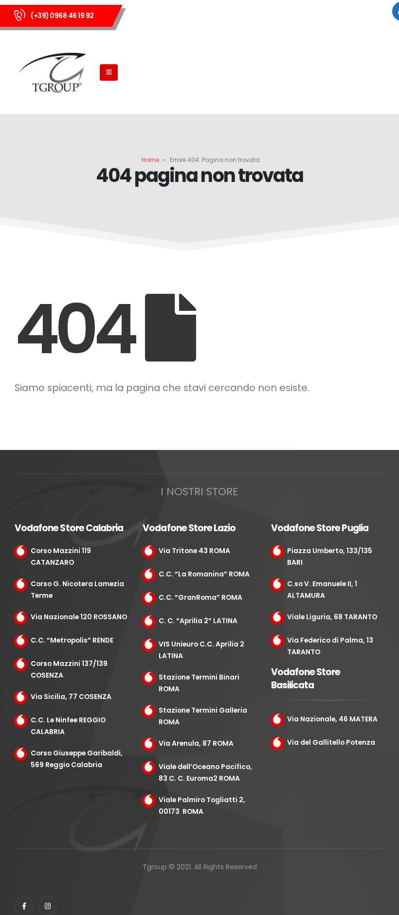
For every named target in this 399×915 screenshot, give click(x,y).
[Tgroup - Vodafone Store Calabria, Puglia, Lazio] (54, 73)
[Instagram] (47, 906)
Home (150, 160)
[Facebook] (24, 906)
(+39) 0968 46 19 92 (62, 15)
